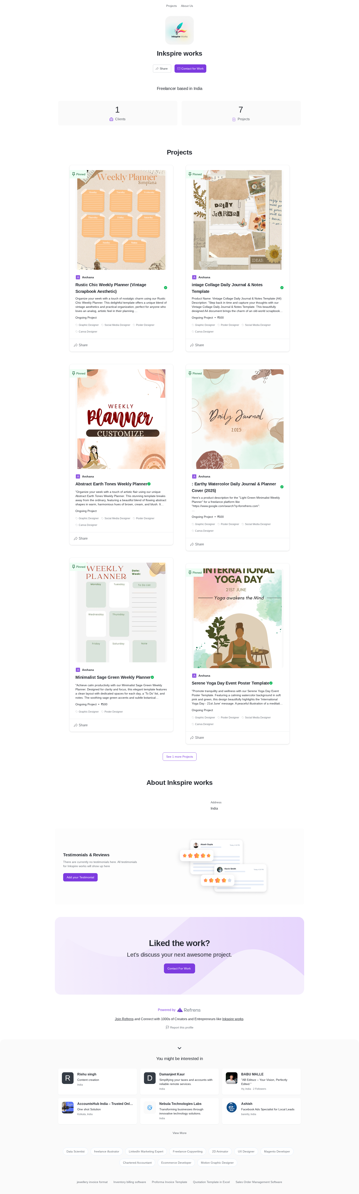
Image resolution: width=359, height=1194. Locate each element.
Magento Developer (277, 1151)
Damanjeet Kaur (172, 1074)
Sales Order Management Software (259, 1182)
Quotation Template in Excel (211, 1182)
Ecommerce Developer (176, 1162)
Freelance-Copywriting (188, 1151)
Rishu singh (86, 1074)
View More (180, 1133)
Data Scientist (75, 1151)
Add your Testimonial (80, 877)
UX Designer (246, 1151)
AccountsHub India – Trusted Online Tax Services (105, 1104)
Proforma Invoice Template (169, 1182)
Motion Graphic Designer (217, 1162)
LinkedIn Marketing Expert (146, 1151)
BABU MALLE (252, 1074)
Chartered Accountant (137, 1162)
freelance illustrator (106, 1151)
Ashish (246, 1104)
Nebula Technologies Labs (180, 1104)
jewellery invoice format (92, 1182)
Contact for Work (192, 68)
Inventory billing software (129, 1182)
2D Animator (220, 1151)
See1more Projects (179, 756)
